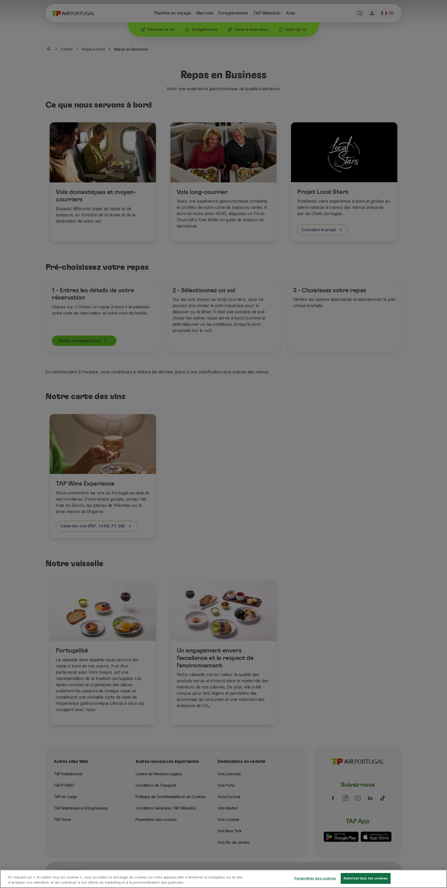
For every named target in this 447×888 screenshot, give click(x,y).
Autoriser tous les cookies (366, 878)
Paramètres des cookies (315, 878)
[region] (223, 879)
